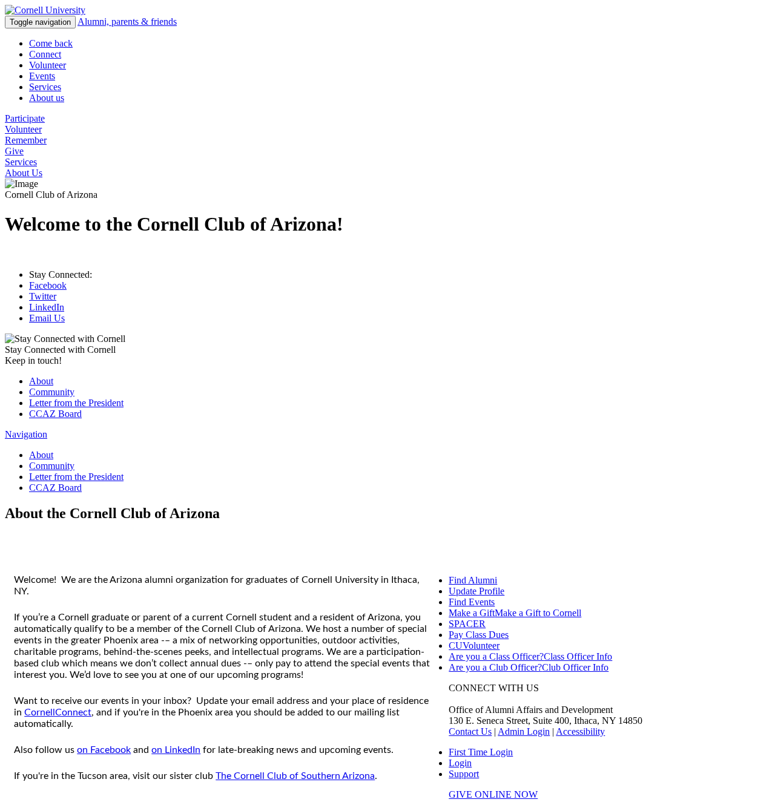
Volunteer (47, 65)
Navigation (26, 434)
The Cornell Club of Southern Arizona (295, 776)
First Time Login (481, 752)
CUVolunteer (474, 645)
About (41, 381)
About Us (23, 173)
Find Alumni (473, 580)
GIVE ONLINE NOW (493, 794)
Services (45, 87)
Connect (45, 54)
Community (51, 392)
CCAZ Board (55, 414)
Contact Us (470, 731)
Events (42, 76)
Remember (26, 140)
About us (46, 98)
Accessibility (580, 731)
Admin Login (524, 731)
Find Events (472, 602)
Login (460, 763)
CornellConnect (57, 712)
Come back (51, 43)
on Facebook (104, 750)
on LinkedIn (175, 750)
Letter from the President (76, 403)
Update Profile (476, 591)
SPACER (467, 624)
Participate (25, 118)
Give (14, 151)
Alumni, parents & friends (127, 21)
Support (464, 774)
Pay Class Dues (479, 634)
